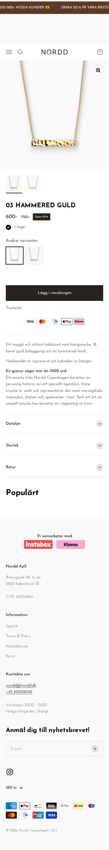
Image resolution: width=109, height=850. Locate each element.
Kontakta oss (17, 646)
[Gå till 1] (14, 184)
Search (12, 626)
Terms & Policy (18, 636)
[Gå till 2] (32, 184)
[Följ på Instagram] (10, 772)
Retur (10, 656)
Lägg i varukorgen (55, 293)
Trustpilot (14, 308)
